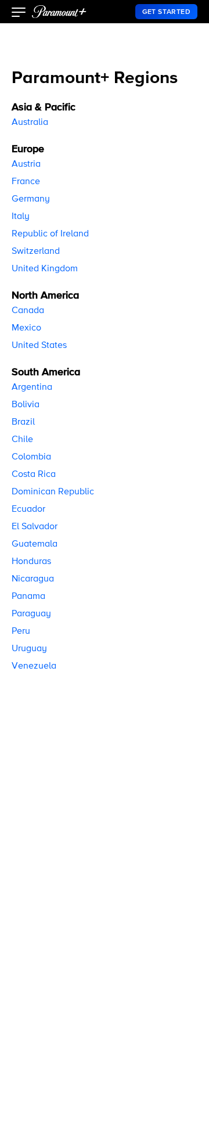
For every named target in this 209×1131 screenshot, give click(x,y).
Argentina (32, 387)
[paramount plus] (59, 11)
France (26, 181)
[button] (19, 13)
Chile (22, 439)
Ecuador (28, 509)
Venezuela (34, 666)
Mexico (26, 328)
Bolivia (25, 405)
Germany (31, 199)
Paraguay (31, 614)
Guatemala (34, 544)
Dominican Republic (53, 492)
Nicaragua (33, 579)
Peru (21, 631)
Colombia (31, 457)
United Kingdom (45, 269)
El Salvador (34, 527)
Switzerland (36, 251)
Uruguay (29, 649)
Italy (21, 216)
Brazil (23, 422)
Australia (30, 122)
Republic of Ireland (50, 234)
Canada (28, 310)
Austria (26, 164)
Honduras (31, 561)
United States (39, 345)
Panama (28, 596)
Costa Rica (34, 474)
